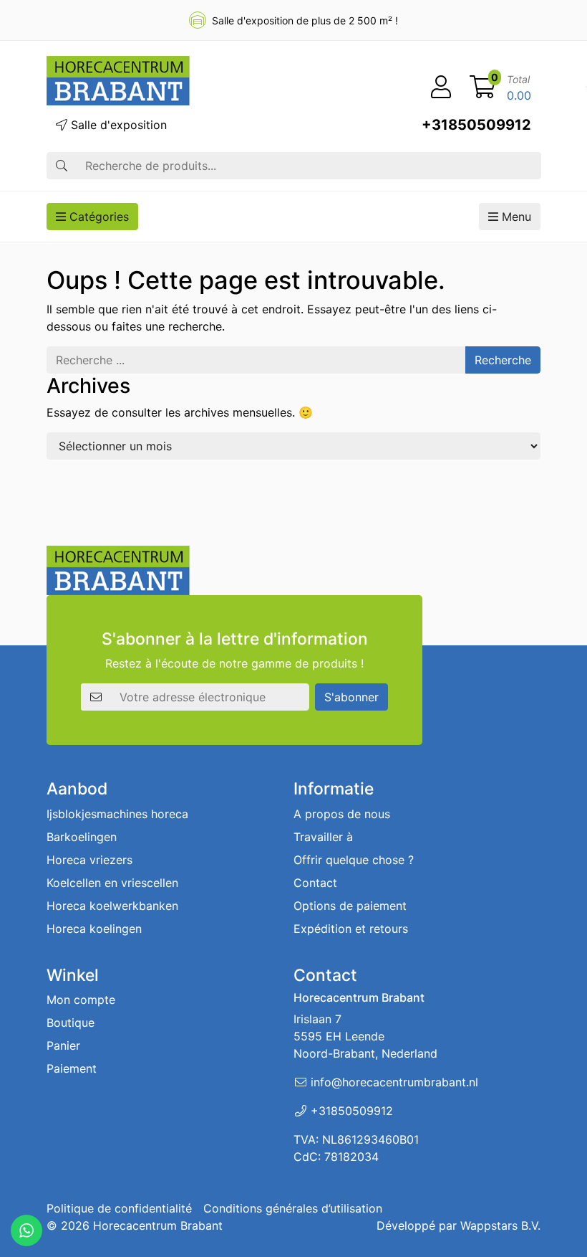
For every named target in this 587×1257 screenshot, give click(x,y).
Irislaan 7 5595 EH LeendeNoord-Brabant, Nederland (365, 1036)
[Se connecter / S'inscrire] (441, 87)
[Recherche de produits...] (62, 165)
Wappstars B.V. (500, 1225)
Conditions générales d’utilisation (292, 1208)
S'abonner (351, 697)
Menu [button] (514, 216)
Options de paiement (350, 905)
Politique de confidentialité (119, 1208)
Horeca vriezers (89, 860)
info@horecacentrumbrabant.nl (394, 1082)
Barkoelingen (82, 837)
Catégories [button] (97, 216)
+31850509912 (476, 124)
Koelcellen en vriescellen (112, 883)
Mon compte (81, 999)
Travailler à (323, 837)
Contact (315, 883)
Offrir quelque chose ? (354, 860)
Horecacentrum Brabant (158, 1225)
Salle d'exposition (117, 125)
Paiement (72, 1068)
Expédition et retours (351, 928)
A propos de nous (342, 814)
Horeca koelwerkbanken (112, 905)
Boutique (70, 1022)
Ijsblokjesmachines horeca (117, 814)
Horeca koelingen (94, 928)
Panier (63, 1045)
